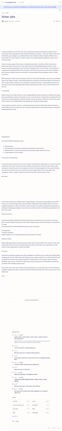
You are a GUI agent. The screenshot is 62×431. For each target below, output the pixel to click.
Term (13, 421)
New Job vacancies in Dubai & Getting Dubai (26, 353)
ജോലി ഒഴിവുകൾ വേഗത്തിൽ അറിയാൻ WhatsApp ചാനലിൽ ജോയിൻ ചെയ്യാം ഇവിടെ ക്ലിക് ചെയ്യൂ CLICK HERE (30, 7)
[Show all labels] (15, 416)
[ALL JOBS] (20, 335)
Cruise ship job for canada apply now (25, 348)
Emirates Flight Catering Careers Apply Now (26, 364)
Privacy (17, 421)
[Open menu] (3, 2)
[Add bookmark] (54, 21)
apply (3, 276)
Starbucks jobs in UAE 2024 (22, 369)
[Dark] (59, 2)
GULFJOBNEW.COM (10, 2)
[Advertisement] (31, 38)
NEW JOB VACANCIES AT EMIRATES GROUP (26, 374)
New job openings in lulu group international (27, 386)
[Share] (58, 21)
